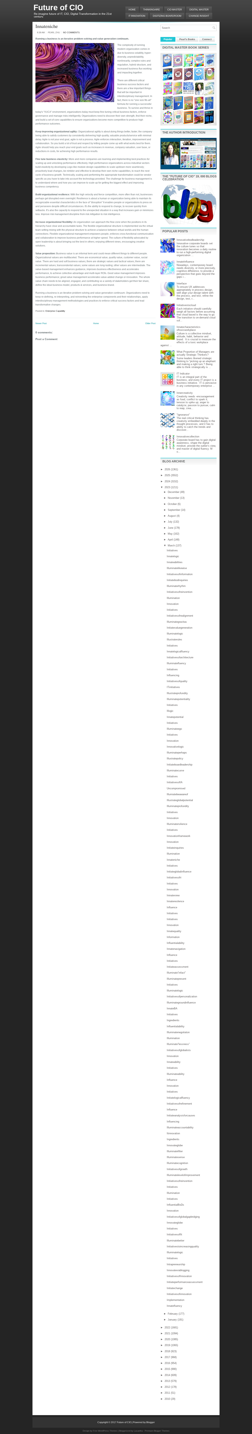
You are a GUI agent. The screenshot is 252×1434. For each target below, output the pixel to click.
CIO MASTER (174, 9)
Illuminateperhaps (177, 752)
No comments (71, 32)
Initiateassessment (177, 966)
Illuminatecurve (175, 770)
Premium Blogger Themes (157, 1431)
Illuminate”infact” (176, 972)
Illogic (170, 710)
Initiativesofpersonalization (182, 996)
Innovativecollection (188, 436)
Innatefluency (174, 1305)
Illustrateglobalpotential (180, 800)
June (171, 527)
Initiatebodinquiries (177, 580)
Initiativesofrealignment (180, 615)
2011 (168, 1392)
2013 (168, 1381)
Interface (182, 283)
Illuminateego (174, 728)
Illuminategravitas (177, 621)
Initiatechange (175, 1288)
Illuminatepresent (176, 978)
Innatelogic (173, 556)
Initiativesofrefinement (179, 1103)
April (171, 539)
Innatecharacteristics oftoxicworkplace (188, 328)
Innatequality (174, 931)
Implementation (175, 1299)
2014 (168, 1375)
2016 (168, 1363)
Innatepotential (175, 717)
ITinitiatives (173, 687)
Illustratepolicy (175, 758)
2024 (168, 481)
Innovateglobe (175, 1145)
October (173, 504)
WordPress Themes (107, 1431)
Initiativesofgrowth (177, 1169)
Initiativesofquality (177, 681)
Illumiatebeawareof (177, 794)
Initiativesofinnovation (179, 1294)
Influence (172, 907)
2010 (168, 1398)
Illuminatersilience (177, 824)
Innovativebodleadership (190, 239)
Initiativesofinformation (180, 574)
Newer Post (41, 323)
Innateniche (46, 26)
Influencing (173, 675)
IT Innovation (137, 16)
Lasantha (138, 1431)
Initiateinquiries (175, 847)
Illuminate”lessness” (178, 1044)
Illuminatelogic (175, 633)
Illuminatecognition (177, 1163)
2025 (168, 475)
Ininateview (173, 895)
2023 (168, 487)
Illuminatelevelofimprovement (183, 1175)
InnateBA (172, 1008)
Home (132, 9)
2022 (168, 1327)
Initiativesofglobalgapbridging (183, 1216)
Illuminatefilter (175, 1151)
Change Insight (199, 16)
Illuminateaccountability (180, 1127)
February (173, 1313)
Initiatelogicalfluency (178, 1097)
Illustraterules (174, 639)
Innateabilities (175, 562)
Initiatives (172, 550)
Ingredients (173, 1020)
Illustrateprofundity (177, 693)
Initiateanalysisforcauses (181, 1115)
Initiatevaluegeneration (179, 627)
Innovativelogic (175, 746)
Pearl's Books (187, 39)
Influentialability (175, 943)
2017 (168, 1357)
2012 (168, 1386)
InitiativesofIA (175, 782)
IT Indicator (183, 373)
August (172, 515)
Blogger (150, 1422)
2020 (168, 1339)
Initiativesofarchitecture (180, 657)
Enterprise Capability (55, 311)
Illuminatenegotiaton (178, 1032)
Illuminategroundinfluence (181, 1002)
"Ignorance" (183, 414)
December (174, 492)
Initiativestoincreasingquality (183, 1246)
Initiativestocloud (186, 305)
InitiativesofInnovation (179, 1276)
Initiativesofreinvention (179, 591)
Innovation (173, 603)
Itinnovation (173, 1133)
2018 (168, 1351)
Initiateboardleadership (179, 764)
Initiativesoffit (174, 1234)
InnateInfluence (185, 261)
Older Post (150, 323)
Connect (207, 39)
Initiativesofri (174, 877)
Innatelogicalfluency (178, 651)
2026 (168, 469)
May (170, 533)
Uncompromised (176, 788)
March (172, 545)
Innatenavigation (176, 948)
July (170, 521)
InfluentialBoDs (175, 1204)
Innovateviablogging (178, 1270)
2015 (168, 1369)
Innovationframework (178, 836)
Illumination (173, 598)
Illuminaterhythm (176, 586)
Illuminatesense (176, 1157)
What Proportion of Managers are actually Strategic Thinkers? (195, 353)
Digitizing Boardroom (167, 16)
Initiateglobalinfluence (179, 871)
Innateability (174, 1062)
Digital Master (199, 9)
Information (173, 937)
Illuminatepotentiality (178, 699)
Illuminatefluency (176, 663)
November (174, 497)
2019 (168, 1345)
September (174, 509)
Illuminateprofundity (178, 806)
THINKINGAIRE (151, 9)
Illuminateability (175, 1074)
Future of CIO (58, 7)
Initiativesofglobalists (179, 1050)
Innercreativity (185, 392)
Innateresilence (175, 901)
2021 (168, 1333)
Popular (168, 39)
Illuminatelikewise (177, 568)
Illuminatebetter (175, 1240)
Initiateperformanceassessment (185, 1282)
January (173, 1319)
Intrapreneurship (176, 1264)
